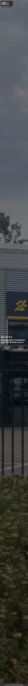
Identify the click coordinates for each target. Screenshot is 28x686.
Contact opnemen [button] (21, 348)
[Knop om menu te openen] (26, 4)
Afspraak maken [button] (7, 348)
